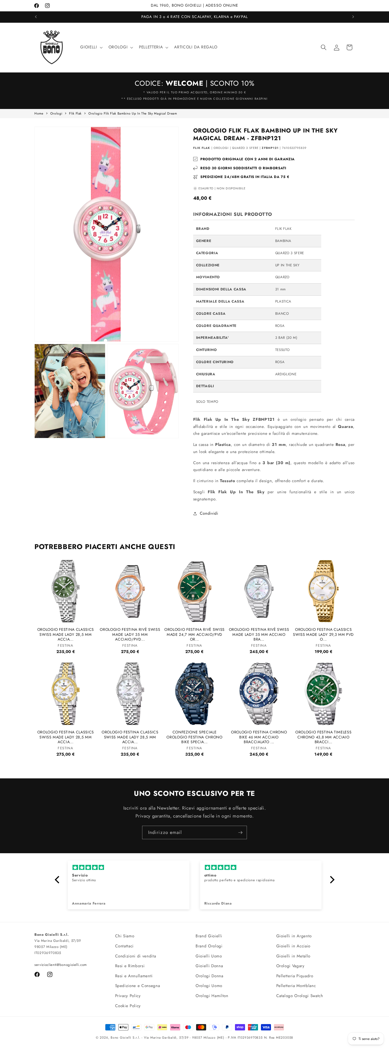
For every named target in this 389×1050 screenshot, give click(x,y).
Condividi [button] (209, 513)
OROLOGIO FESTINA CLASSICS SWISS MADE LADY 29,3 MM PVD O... (323, 634)
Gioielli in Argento (294, 936)
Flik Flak (75, 113)
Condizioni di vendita (135, 956)
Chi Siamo (124, 936)
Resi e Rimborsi (130, 966)
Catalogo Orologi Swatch (299, 996)
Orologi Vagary (290, 966)
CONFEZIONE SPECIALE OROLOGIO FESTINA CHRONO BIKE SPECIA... (194, 737)
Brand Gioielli (209, 936)
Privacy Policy (128, 996)
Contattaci (124, 946)
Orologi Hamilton (212, 996)
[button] (91, 47)
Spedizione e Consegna (137, 986)
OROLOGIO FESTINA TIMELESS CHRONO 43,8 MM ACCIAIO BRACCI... (323, 737)
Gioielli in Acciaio (293, 946)
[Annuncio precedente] (36, 16)
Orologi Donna (209, 976)
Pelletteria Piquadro (294, 976)
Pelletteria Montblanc (296, 986)
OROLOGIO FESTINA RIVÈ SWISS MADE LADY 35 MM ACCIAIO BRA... (259, 634)
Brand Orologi (209, 946)
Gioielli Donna (209, 966)
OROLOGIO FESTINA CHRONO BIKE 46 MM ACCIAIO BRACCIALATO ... (259, 737)
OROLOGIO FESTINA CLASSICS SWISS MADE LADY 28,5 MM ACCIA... (65, 634)
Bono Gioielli (121, 1037)
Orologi (56, 113)
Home (38, 113)
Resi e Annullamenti (134, 976)
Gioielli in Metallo (293, 956)
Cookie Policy (128, 1005)
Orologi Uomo (209, 986)
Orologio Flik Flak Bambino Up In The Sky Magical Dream (132, 113)
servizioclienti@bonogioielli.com (60, 964)
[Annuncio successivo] (353, 16)
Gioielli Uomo (209, 956)
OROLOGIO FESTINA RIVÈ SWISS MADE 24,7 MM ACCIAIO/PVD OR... (194, 634)
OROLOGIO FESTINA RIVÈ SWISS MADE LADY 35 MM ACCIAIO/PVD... (130, 634)
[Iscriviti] (240, 832)
